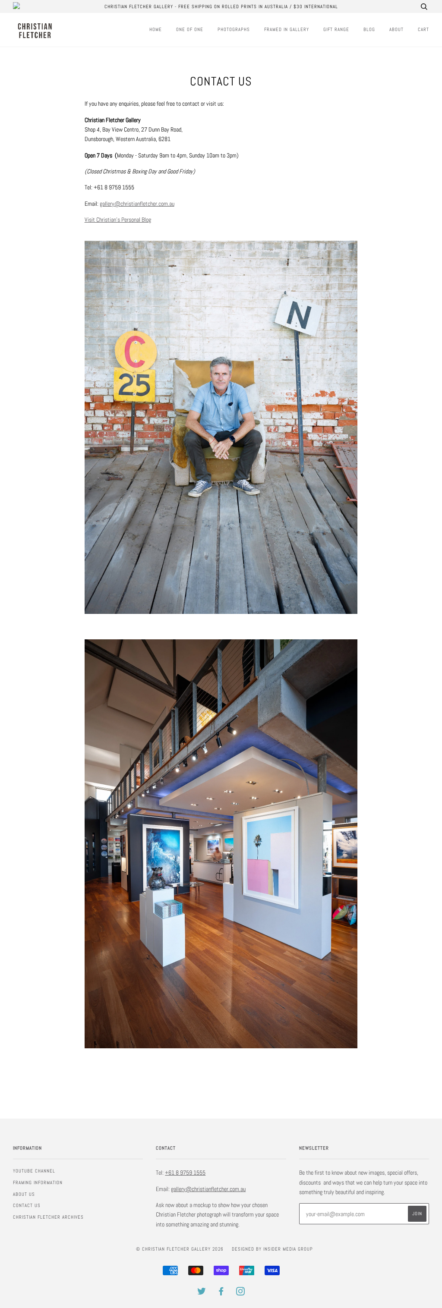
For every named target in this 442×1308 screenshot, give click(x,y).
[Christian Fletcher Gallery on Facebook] (221, 1293)
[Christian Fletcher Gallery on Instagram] (240, 1293)
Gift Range (336, 29)
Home (155, 29)
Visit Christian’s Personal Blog (118, 219)
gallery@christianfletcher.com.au (137, 204)
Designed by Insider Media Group (272, 1249)
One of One (189, 29)
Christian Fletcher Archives (48, 1217)
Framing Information (38, 1182)
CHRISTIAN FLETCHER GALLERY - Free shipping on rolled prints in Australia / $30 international (221, 6)
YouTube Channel (34, 1171)
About (396, 29)
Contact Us (27, 1205)
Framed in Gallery (286, 29)
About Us (24, 1194)
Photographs (234, 29)
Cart (423, 29)
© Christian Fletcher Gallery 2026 (180, 1249)
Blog (369, 29)
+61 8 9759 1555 (185, 1172)
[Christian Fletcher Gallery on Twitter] (201, 1293)
